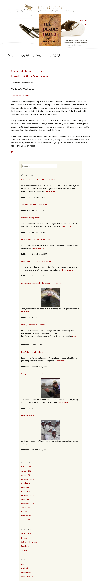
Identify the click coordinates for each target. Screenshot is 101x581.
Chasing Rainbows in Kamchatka (33, 324)
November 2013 (27, 495)
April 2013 (25, 499)
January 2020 (26, 471)
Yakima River (26, 550)
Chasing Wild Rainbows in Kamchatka (35, 239)
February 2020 (26, 467)
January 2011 (26, 520)
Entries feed (26, 568)
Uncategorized (27, 546)
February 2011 (26, 516)
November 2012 (27, 503)
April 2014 (25, 487)
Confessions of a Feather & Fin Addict (36, 261)
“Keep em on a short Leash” (32, 374)
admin (45, 76)
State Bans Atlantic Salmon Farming (35, 204)
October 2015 (26, 483)
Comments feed (27, 572)
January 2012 (26, 507)
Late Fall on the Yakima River (32, 352)
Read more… (51, 191)
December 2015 (27, 479)
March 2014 (25, 491)
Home (84, 23)
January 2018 (26, 475)
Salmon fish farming (29, 542)
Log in (23, 564)
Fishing (35, 76)
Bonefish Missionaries (27, 71)
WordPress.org (27, 576)
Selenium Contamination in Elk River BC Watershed (41, 180)
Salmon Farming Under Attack (32, 217)
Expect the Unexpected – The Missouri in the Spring (41, 283)
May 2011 (25, 511)
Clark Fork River (27, 534)
